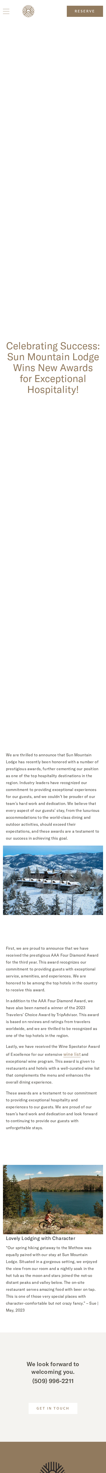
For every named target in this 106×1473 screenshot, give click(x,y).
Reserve (85, 11)
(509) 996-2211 (53, 1381)
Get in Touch (53, 1409)
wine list (72, 1054)
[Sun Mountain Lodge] (28, 11)
